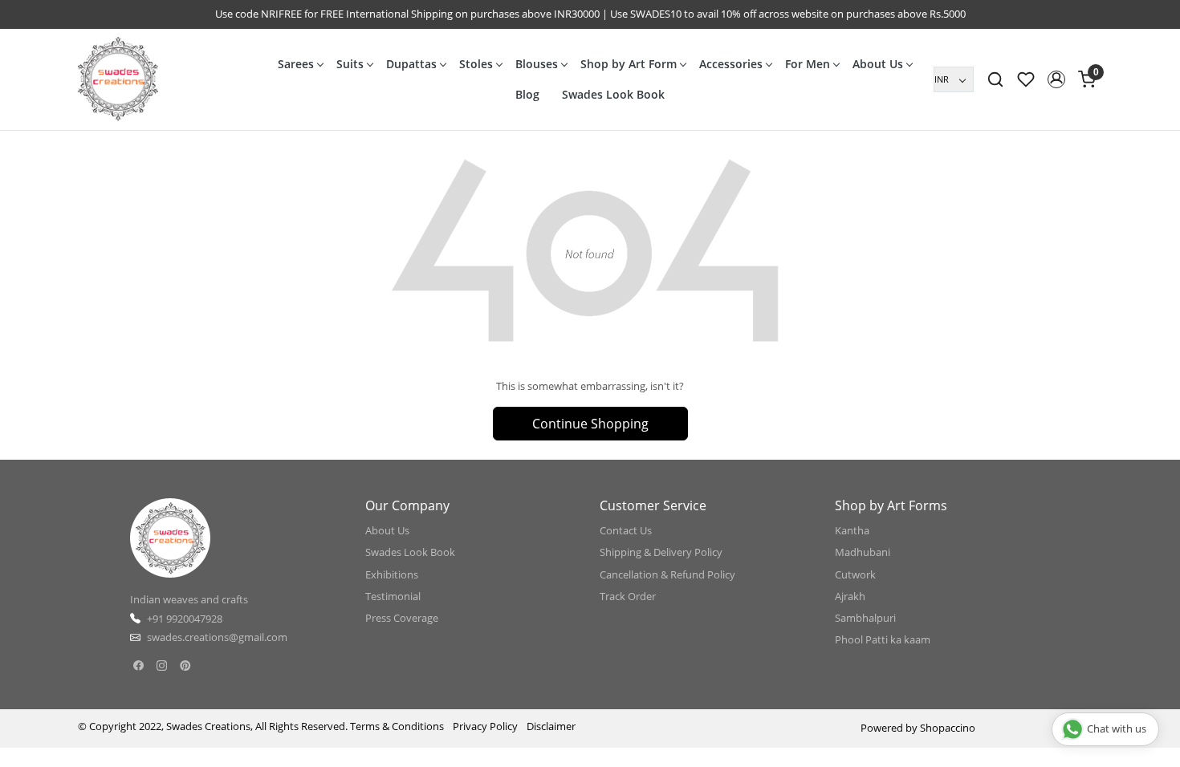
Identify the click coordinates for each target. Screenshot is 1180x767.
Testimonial (393, 596)
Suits (350, 63)
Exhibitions (391, 574)
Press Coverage (401, 618)
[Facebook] (138, 665)
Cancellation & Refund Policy (667, 574)
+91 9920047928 (184, 618)
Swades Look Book (613, 94)
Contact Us (626, 530)
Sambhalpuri (865, 618)
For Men (807, 63)
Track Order (628, 596)
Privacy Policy (485, 726)
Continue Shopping (590, 423)
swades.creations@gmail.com (217, 637)
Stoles (476, 63)
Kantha (852, 530)
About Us (877, 63)
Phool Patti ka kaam (882, 639)
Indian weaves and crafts (189, 599)
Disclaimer (551, 726)
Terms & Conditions (397, 726)
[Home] (118, 79)
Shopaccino (947, 727)
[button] (1056, 79)
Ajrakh (850, 596)
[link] (995, 79)
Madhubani (862, 552)
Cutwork (855, 574)
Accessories (731, 63)
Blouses (536, 63)
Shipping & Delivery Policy (661, 552)
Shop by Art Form (628, 63)
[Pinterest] (185, 665)
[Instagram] (161, 665)
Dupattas (411, 63)
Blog (527, 94)
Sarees (296, 63)
